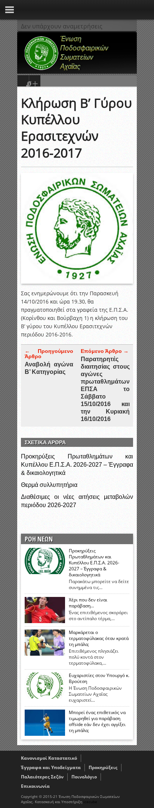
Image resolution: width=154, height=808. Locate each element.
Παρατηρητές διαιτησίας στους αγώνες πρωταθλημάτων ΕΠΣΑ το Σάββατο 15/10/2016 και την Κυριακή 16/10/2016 (105, 389)
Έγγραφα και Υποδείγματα (51, 767)
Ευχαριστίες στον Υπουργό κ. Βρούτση (99, 678)
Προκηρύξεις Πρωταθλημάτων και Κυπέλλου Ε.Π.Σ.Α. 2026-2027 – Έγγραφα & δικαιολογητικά (77, 464)
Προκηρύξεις (103, 767)
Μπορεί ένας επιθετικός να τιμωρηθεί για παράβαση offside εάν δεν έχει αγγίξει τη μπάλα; (97, 722)
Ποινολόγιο (84, 777)
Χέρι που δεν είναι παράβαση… (88, 603)
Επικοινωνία (35, 786)
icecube (90, 801)
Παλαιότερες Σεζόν (42, 777)
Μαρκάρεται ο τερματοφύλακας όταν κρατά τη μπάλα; (99, 638)
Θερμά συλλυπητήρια (49, 485)
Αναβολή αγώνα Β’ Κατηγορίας (49, 368)
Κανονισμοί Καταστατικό (49, 758)
